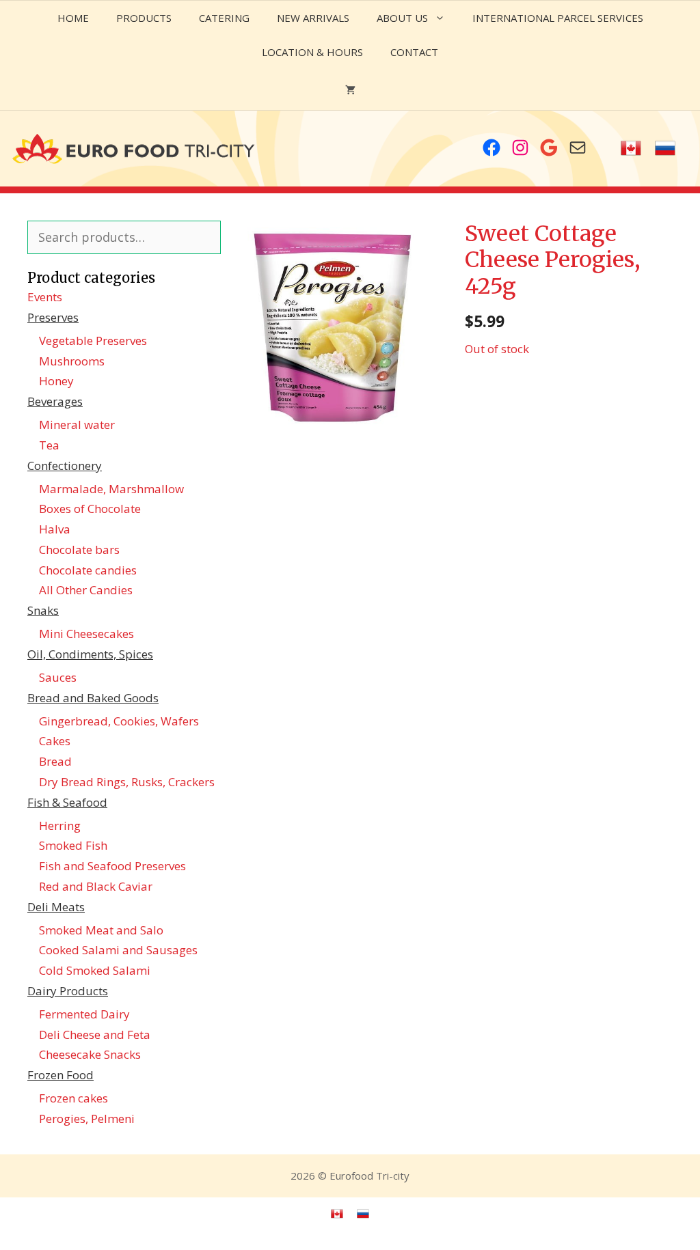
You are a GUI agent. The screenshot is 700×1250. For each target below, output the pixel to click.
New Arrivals (313, 18)
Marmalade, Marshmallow (111, 489)
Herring (60, 825)
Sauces (58, 677)
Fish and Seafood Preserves (112, 866)
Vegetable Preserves (93, 340)
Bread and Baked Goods (93, 698)
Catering (224, 18)
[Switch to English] (631, 149)
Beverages (55, 401)
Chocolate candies (88, 570)
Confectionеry (64, 465)
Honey (56, 381)
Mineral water (77, 424)
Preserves (53, 317)
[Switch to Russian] (665, 149)
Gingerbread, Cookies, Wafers (119, 721)
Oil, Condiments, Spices (90, 654)
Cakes (54, 741)
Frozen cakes (73, 1098)
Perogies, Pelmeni (87, 1118)
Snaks (43, 610)
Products (144, 18)
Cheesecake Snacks (90, 1054)
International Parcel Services (557, 18)
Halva (54, 529)
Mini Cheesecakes (86, 633)
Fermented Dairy (84, 1014)
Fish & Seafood (67, 802)
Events (44, 297)
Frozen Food (60, 1075)
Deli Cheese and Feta (94, 1034)
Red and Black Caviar (95, 886)
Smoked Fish (73, 845)
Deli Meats (56, 907)
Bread (55, 761)
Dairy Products (67, 991)
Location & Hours (312, 52)
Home (73, 18)
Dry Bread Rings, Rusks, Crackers (127, 782)
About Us (402, 18)
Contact (414, 52)
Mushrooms (72, 361)
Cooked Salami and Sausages (118, 950)
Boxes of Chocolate (90, 508)
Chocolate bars (79, 549)
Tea (49, 445)
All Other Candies (86, 590)
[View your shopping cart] (350, 89)
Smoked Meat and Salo (101, 930)
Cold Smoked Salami (94, 970)
